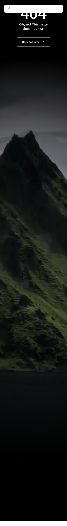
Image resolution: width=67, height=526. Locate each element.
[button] (57, 8)
